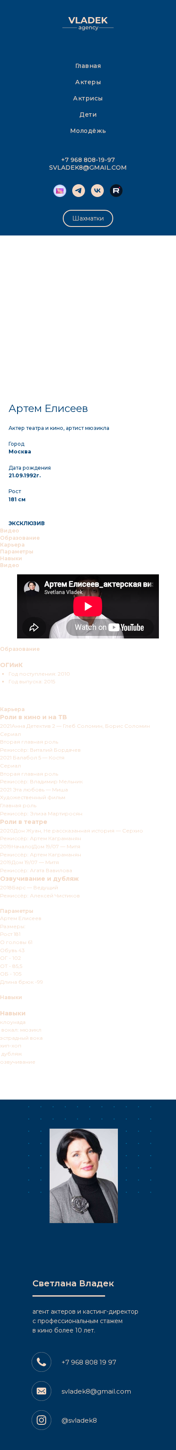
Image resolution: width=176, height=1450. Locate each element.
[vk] (97, 190)
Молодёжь (88, 131)
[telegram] (78, 190)
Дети (88, 114)
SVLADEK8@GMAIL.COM (88, 167)
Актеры (88, 82)
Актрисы (88, 98)
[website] (116, 190)
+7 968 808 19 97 (89, 1362)
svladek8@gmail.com (96, 1391)
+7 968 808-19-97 (88, 160)
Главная (88, 66)
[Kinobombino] (59, 190)
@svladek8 (79, 1420)
